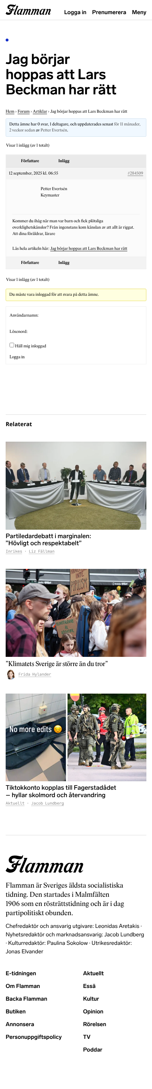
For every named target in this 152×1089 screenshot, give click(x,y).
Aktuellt (15, 803)
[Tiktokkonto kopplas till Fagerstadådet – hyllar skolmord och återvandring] (76, 738)
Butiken (16, 1011)
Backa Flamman (26, 999)
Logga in (75, 12)
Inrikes (14, 551)
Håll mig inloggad (30, 346)
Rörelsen (94, 1024)
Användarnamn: (24, 315)
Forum (24, 111)
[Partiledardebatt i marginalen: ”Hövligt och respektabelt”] (76, 486)
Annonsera (20, 1024)
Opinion (93, 1011)
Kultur (91, 999)
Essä (89, 986)
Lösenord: (19, 331)
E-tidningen (21, 973)
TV (86, 1037)
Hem (10, 111)
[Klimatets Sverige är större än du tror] (76, 613)
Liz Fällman (41, 551)
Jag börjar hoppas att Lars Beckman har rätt (88, 248)
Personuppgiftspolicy (34, 1037)
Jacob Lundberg (47, 803)
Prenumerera (109, 12)
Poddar (93, 1050)
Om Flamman (23, 986)
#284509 (135, 173)
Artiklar (40, 111)
